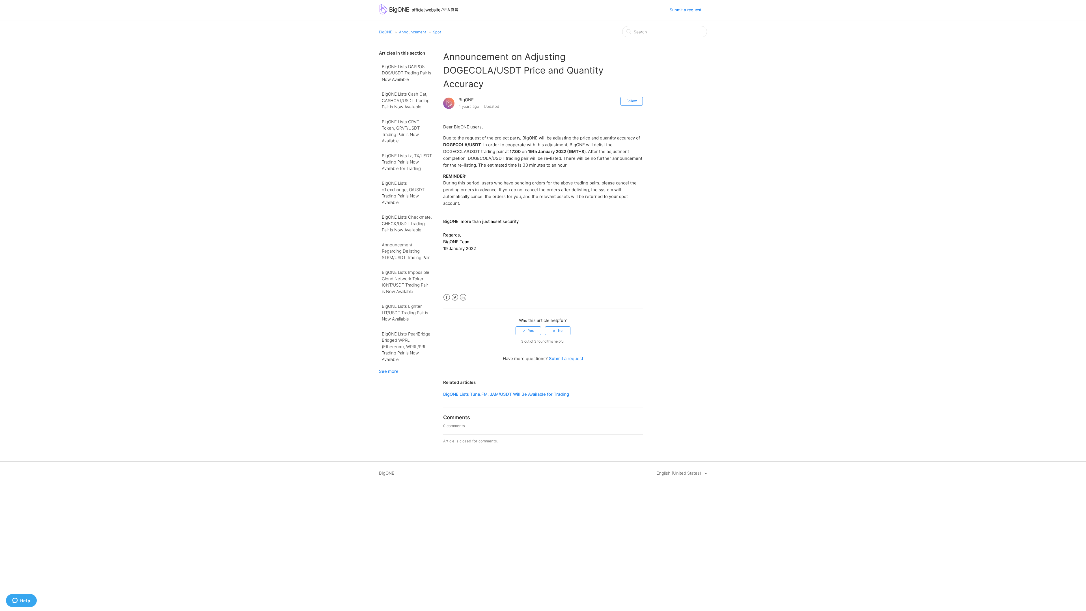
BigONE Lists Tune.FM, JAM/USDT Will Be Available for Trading (506, 394)
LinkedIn (463, 297)
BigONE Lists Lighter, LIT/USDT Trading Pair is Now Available (405, 313)
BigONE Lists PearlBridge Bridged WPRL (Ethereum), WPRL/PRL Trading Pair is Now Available (406, 346)
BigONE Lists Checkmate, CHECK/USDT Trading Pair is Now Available (407, 223)
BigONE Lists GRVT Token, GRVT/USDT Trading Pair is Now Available (401, 131)
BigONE (385, 32)
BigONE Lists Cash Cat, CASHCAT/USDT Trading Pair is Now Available (406, 100)
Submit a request (685, 9)
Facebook (446, 297)
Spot (437, 32)
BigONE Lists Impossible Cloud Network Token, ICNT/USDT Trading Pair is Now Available (405, 282)
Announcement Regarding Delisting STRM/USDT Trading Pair (406, 251)
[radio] (528, 330)
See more (388, 371)
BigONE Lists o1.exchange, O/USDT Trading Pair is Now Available (403, 192)
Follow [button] (631, 101)
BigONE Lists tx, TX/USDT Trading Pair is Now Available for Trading (407, 162)
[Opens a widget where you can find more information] (21, 601)
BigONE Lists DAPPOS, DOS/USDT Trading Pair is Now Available (406, 73)
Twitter (454, 297)
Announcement (412, 32)
